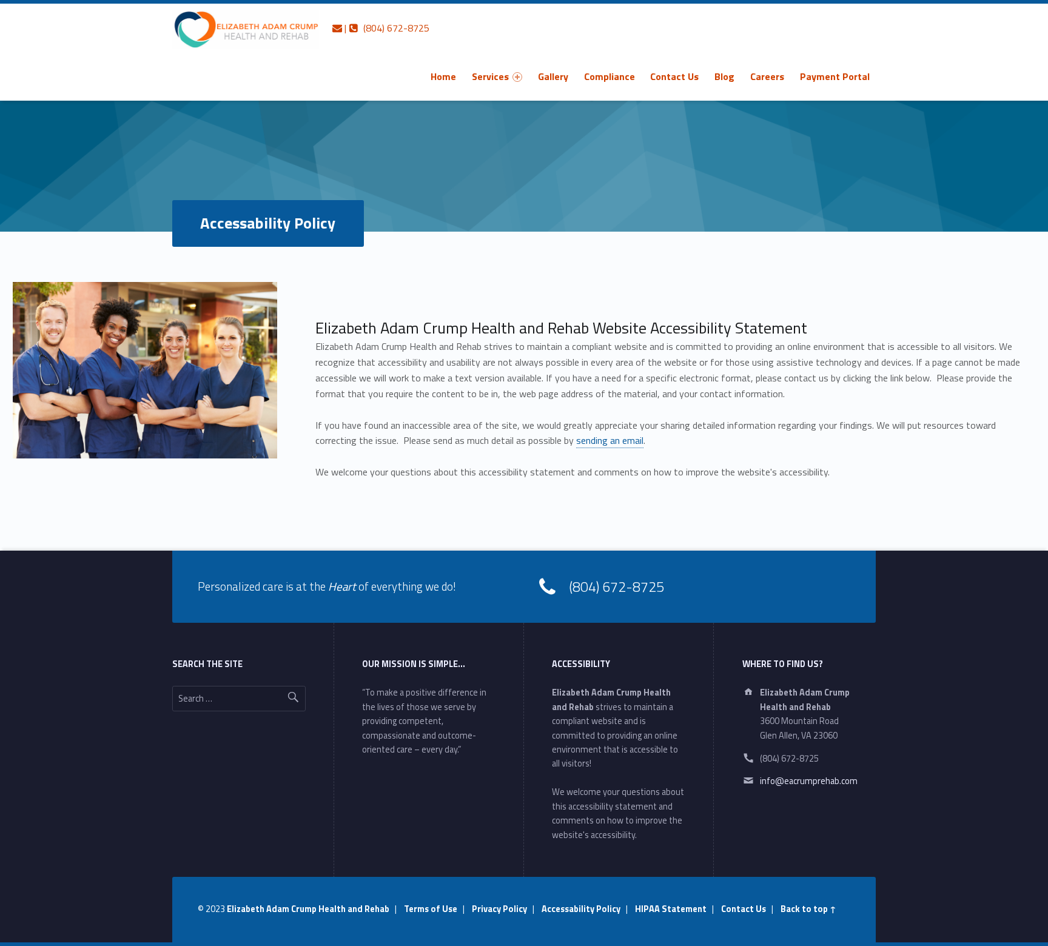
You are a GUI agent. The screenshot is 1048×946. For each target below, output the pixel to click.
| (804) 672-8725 (385, 28)
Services (490, 76)
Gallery (553, 76)
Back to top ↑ (808, 909)
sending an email (609, 440)
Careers (767, 76)
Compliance (609, 76)
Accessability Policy (581, 909)
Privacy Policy (499, 909)
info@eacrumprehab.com (809, 781)
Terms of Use (430, 909)
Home (443, 76)
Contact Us (674, 76)
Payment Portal (835, 76)
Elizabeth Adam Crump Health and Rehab (308, 909)
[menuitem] (443, 76)
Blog (724, 76)
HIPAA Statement (671, 909)
